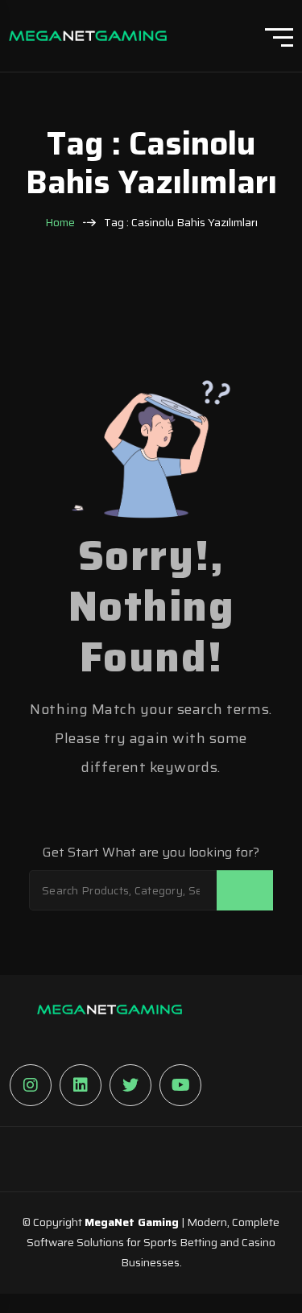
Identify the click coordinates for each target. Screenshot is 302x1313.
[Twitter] (130, 1085)
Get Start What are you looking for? (151, 852)
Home (60, 222)
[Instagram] (31, 1085)
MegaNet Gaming (132, 1222)
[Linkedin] (80, 1085)
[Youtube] (180, 1085)
